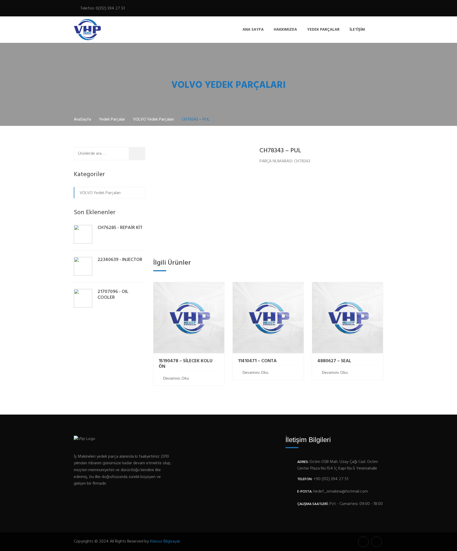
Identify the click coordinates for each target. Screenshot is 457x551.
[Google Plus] (373, 9)
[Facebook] (358, 9)
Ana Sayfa (253, 29)
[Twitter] (365, 9)
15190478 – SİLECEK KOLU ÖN (185, 364)
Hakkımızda (285, 29)
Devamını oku (176, 378)
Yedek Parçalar (323, 29)
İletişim (357, 29)
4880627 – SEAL (334, 361)
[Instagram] (380, 9)
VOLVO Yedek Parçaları (100, 193)
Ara (140, 153)
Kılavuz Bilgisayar (165, 541)
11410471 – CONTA (257, 361)
